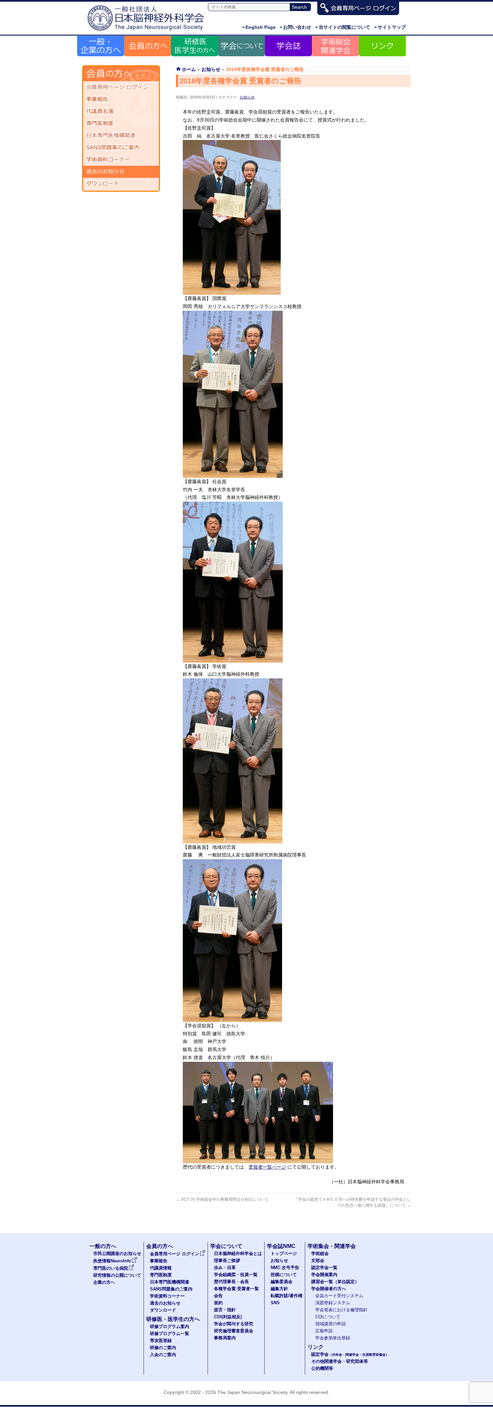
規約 (218, 1303)
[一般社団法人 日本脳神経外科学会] (147, 30)
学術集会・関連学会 (332, 1246)
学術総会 (320, 1253)
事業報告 (121, 99)
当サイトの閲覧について (342, 27)
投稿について (284, 1274)
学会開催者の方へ (328, 1288)
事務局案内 (225, 1338)
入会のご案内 (163, 1354)
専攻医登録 (161, 1340)
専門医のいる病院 (110, 1268)
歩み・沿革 (225, 1267)
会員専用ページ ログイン (121, 87)
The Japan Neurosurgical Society (252, 1392)
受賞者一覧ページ (267, 1167)
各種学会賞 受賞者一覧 (236, 1288)
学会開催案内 (324, 1274)
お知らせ (247, 97)
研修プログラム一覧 (169, 1333)
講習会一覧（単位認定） (335, 1281)
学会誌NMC (281, 1246)
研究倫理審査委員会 (233, 1331)
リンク (316, 1347)
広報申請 (324, 1331)
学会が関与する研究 (233, 1324)
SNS (275, 1303)
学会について (226, 1246)
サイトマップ (390, 27)
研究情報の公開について (117, 1275)
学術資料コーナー (121, 160)
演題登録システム (332, 1303)
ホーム (189, 69)
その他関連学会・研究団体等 (339, 1361)
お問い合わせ (295, 27)
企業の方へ (104, 1282)
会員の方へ (159, 1246)
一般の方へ (103, 1246)
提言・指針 (225, 1310)
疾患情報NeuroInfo (112, 1261)
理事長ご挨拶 (227, 1260)
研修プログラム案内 (169, 1326)
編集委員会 (281, 1281)
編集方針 (279, 1288)
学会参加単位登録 (332, 1338)
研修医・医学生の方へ (173, 1319)
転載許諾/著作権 (287, 1295)
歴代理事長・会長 (231, 1281)
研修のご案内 (163, 1347)
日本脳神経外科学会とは (238, 1253)
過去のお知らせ (121, 172)
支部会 (317, 1260)
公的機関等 (322, 1368)
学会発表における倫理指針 (341, 1310)
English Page (259, 27)
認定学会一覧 (324, 1267)
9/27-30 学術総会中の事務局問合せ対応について (222, 1199)
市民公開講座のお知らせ (117, 1253)
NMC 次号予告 (285, 1267)
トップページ (284, 1253)
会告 (218, 1295)
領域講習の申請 (330, 1324)
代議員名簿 (121, 111)
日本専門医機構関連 (121, 136)
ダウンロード (121, 184)
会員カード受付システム (339, 1295)
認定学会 (350, 1354)
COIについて (327, 1317)
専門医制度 (121, 124)
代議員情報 (161, 1268)
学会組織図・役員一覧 (236, 1274)
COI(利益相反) (228, 1317)
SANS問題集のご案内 (121, 148)
